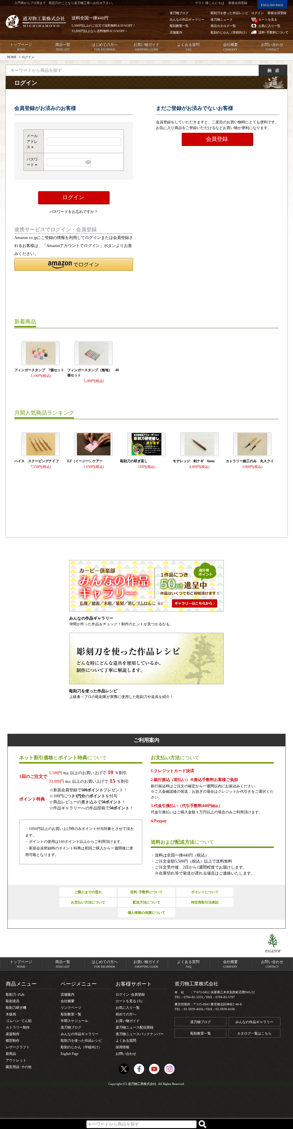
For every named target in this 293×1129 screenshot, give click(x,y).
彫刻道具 (12, 1001)
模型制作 (12, 1041)
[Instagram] (169, 1069)
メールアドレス (32, 141)
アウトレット (16, 1060)
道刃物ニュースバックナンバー (140, 1034)
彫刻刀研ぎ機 (16, 1008)
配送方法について (146, 902)
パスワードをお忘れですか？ (74, 211)
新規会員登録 (277, 13)
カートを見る (128, 1001)
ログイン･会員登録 (130, 994)
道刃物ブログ (71, 1027)
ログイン (257, 13)
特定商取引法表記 (205, 902)
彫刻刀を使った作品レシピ (81, 1041)
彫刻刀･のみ (15, 994)
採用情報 (122, 1047)
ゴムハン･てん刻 (18, 1021)
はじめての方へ (105, 46)
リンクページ (71, 1008)
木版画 (11, 1014)
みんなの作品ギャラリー (79, 1034)
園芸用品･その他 (18, 1067)
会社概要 (230, 46)
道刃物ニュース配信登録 (134, 1027)
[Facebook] (139, 1069)
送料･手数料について (146, 892)
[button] (73, 264)
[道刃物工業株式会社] (36, 21)
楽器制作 (12, 1034)
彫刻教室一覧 (71, 1014)
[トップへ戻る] (273, 941)
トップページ (21, 46)
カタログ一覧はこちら (254, 1033)
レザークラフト (18, 1047)
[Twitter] (124, 1069)
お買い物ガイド (146, 46)
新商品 (11, 1054)
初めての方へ (126, 1014)
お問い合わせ (272, 46)
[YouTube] (154, 1069)
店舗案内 (67, 994)
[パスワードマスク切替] (87, 162)
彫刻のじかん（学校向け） (81, 1047)
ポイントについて (205, 892)
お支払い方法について (88, 902)
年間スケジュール (74, 1021)
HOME (12, 57)
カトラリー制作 (18, 1027)
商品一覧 (62, 46)
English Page (69, 1054)
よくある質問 (188, 46)
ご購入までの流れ (88, 892)
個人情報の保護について (146, 913)
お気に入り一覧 (128, 1008)
